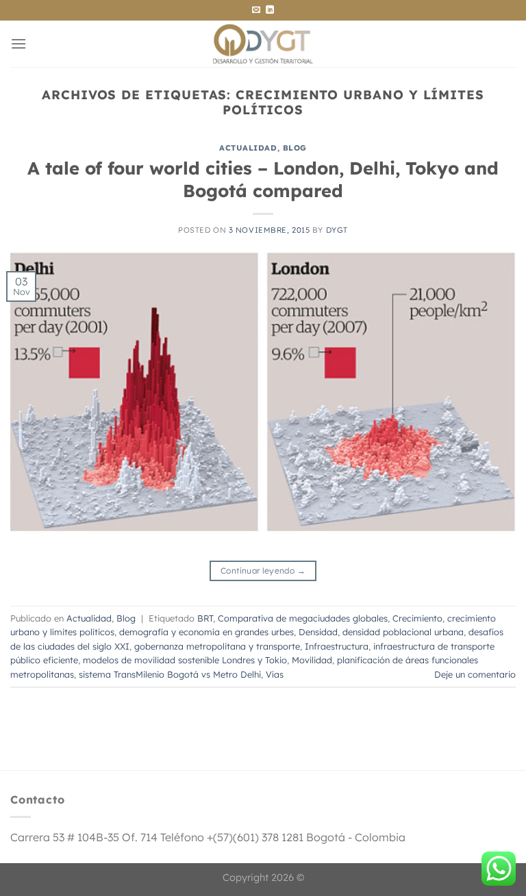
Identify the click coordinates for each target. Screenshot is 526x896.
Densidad (318, 631)
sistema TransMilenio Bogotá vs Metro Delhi (170, 674)
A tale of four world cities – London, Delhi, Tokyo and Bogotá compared (263, 179)
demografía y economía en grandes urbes (206, 631)
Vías (275, 674)
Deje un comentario (475, 674)
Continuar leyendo (263, 570)
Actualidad (248, 148)
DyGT (337, 230)
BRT (205, 618)
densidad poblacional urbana (403, 631)
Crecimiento (417, 618)
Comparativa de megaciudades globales (303, 618)
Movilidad (312, 659)
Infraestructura (336, 646)
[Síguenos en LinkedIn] (270, 10)
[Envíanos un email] (256, 10)
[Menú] (18, 43)
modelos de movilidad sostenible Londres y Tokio (185, 659)
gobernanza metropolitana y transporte (217, 646)
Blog (295, 148)
